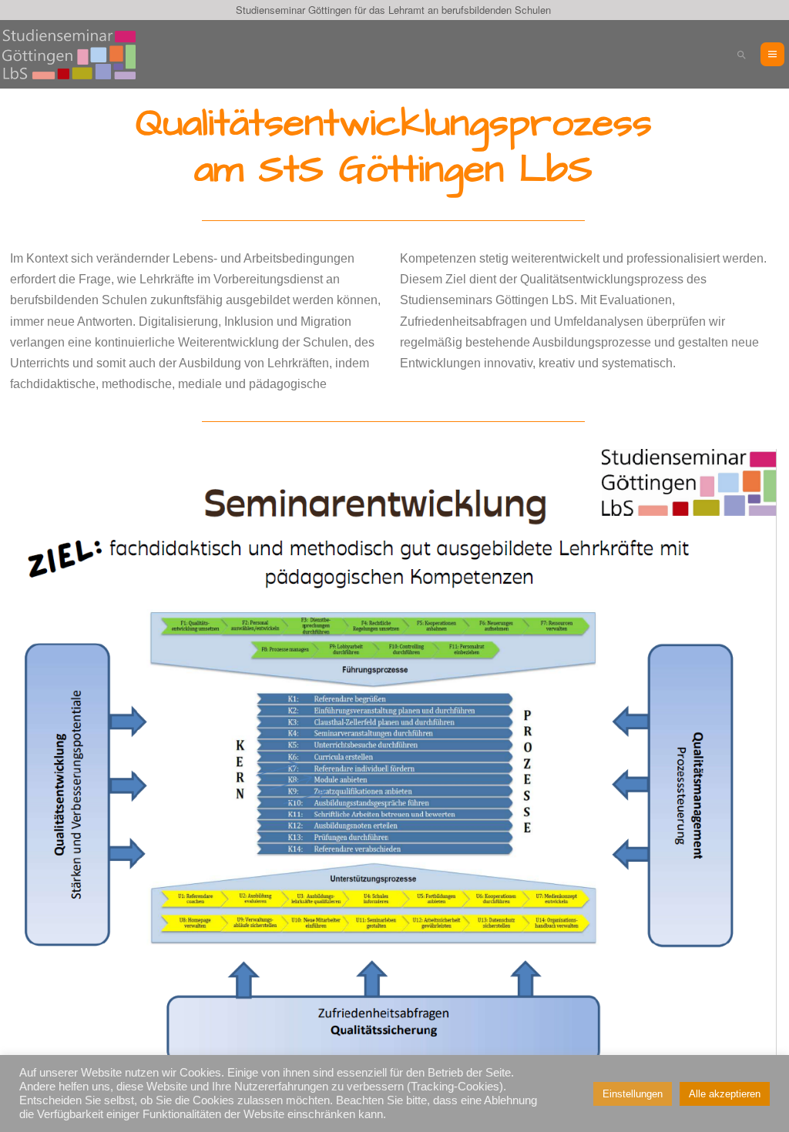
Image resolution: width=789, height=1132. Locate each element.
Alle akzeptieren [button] (724, 1094)
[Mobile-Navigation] (772, 54)
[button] (741, 54)
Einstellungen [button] (633, 1094)
